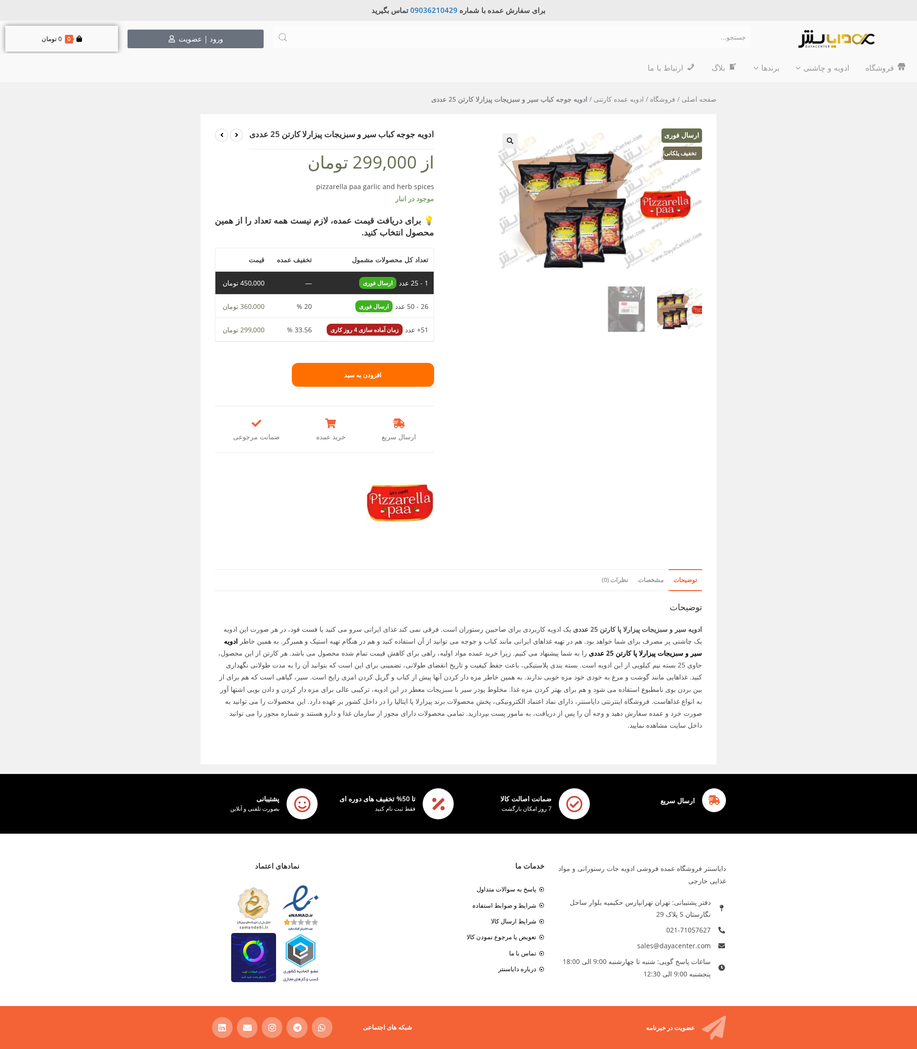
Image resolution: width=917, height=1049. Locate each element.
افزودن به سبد (363, 375)
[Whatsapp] (322, 1027)
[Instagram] (272, 1027)
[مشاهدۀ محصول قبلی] (236, 135)
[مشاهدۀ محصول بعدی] (221, 135)
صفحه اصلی (699, 99)
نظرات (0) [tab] (615, 580)
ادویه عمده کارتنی (619, 99)
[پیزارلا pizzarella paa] (399, 503)
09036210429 (434, 10)
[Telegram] (297, 1027)
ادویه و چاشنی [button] (826, 68)
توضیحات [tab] (685, 580)
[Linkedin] (222, 1027)
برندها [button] (770, 68)
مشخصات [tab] (651, 580)
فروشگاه (662, 99)
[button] (510, 140)
